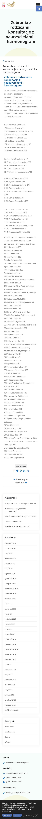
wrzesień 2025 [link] (10, 594)
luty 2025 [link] (8, 629)
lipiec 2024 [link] (9, 664)
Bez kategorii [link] (10, 732)
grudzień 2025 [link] (10, 578)
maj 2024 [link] (8, 674)
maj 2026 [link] (8, 553)
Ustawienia (28, 815)
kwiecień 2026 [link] (10, 558)
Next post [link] (20, 482)
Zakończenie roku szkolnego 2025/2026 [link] (20, 516)
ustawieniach (7, 811)
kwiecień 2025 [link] (10, 619)
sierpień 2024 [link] (10, 659)
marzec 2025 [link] (10, 624)
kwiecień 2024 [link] (10, 680)
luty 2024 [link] (8, 690)
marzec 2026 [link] (10, 563)
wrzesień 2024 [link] (10, 654)
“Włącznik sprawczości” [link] (14, 521)
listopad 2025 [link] (10, 583)
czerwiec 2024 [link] (10, 669)
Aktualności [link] (9, 727)
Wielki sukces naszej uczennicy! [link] (17, 526)
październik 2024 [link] (11, 649)
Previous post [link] (22, 479)
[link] (39, 8)
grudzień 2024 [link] (10, 639)
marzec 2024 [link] (10, 685)
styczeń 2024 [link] (10, 695)
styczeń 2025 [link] (10, 634)
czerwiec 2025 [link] (10, 609)
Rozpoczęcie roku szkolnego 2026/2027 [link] (20, 503)
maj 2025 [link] (8, 614)
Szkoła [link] (7, 737)
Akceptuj (7, 815)
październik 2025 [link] (11, 588)
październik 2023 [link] (11, 710)
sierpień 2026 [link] (10, 543)
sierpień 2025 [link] (10, 599)
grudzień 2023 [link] (10, 700)
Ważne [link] (7, 742)
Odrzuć (17, 815)
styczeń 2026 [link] (10, 573)
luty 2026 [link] (8, 568)
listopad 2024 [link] (10, 644)
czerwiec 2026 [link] (10, 548)
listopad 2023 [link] (10, 705)
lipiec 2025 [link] (9, 604)
